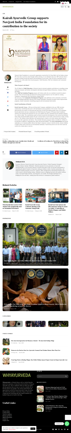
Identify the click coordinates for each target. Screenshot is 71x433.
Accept (32, 428)
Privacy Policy (6, 411)
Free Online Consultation (29, 1)
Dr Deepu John (14, 352)
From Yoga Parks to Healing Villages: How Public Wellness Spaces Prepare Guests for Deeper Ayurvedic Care (39, 360)
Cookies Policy (6, 412)
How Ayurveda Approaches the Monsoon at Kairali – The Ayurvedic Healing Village (32, 340)
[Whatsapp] (67, 423)
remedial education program (25, 131)
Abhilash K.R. (7, 82)
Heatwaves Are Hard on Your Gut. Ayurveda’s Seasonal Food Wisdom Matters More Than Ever (35, 350)
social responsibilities (57, 121)
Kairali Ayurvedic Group (21, 107)
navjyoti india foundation (10, 131)
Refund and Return (7, 415)
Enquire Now (19, 1)
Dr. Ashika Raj (7, 263)
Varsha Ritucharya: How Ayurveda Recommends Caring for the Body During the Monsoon (56, 407)
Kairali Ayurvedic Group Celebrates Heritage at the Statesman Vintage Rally (32, 206)
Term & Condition (7, 414)
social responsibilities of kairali (42, 131)
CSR (4, 13)
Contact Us (11, 1)
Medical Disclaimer (7, 417)
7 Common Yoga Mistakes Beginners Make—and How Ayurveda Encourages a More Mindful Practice (56, 398)
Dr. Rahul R (6, 308)
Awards (6, 258)
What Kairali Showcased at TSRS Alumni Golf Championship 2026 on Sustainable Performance (12, 206)
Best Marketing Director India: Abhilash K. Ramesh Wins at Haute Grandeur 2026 (30, 261)
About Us (5, 1)
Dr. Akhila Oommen (7, 211)
